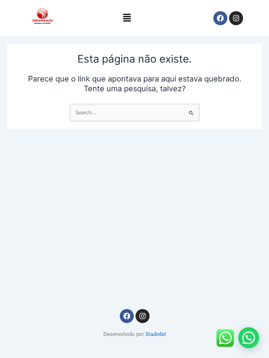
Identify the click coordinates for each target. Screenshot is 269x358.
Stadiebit (155, 334)
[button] (127, 18)
